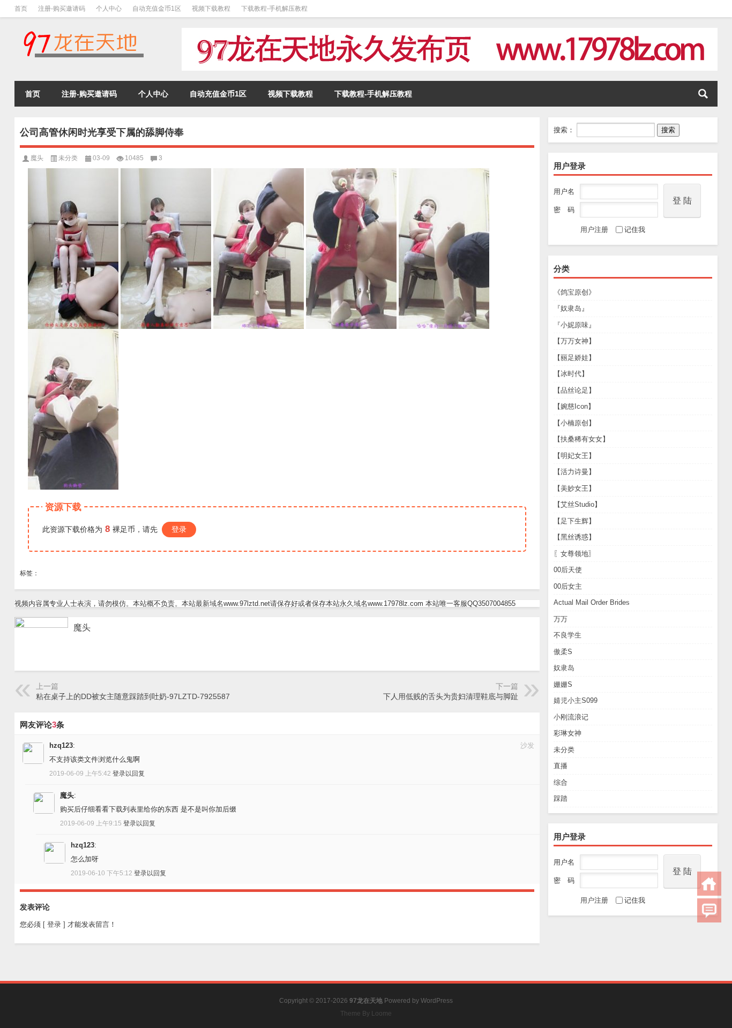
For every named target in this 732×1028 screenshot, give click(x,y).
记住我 (634, 230)
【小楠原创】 (574, 423)
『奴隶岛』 (571, 308)
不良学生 (567, 635)
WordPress (437, 1000)
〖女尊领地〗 (574, 554)
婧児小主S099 (575, 700)
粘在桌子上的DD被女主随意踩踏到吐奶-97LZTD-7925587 (133, 696)
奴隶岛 (564, 668)
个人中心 (109, 8)
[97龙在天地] (83, 31)
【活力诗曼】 (574, 472)
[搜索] (703, 94)
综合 (560, 782)
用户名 (564, 191)
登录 (178, 529)
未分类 (564, 750)
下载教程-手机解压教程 (274, 8)
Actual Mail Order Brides (592, 602)
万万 (560, 619)
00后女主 (568, 586)
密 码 (564, 210)
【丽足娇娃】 (574, 358)
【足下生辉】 (574, 521)
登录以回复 (129, 773)
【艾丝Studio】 (577, 504)
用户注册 (594, 230)
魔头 (37, 158)
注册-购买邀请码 (61, 8)
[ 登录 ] (54, 924)
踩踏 (560, 798)
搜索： (564, 130)
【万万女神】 (574, 341)
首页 (20, 8)
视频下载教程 (211, 8)
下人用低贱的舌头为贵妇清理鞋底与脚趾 (450, 696)
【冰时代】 (571, 374)
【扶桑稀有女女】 (581, 439)
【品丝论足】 (574, 390)
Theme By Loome (366, 1013)
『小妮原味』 (574, 325)
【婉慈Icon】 (574, 406)
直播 (560, 766)
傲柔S (563, 652)
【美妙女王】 (574, 488)
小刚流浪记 (571, 717)
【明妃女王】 (574, 456)
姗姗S (563, 684)
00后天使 (568, 570)
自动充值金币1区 (156, 8)
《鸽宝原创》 (574, 292)
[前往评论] (709, 910)
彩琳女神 (567, 733)
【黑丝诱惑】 (574, 537)
